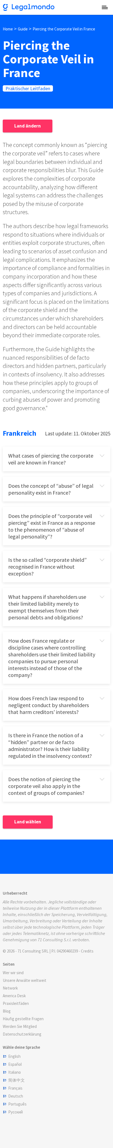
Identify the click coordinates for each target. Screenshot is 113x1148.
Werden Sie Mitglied (20, 1026)
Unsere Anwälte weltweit (24, 980)
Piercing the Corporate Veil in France (64, 29)
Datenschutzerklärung (22, 1034)
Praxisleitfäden (16, 1003)
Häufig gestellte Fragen (23, 1018)
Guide (23, 29)
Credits (87, 951)
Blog (7, 1011)
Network (10, 988)
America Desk (14, 995)
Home (8, 29)
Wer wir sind (13, 972)
